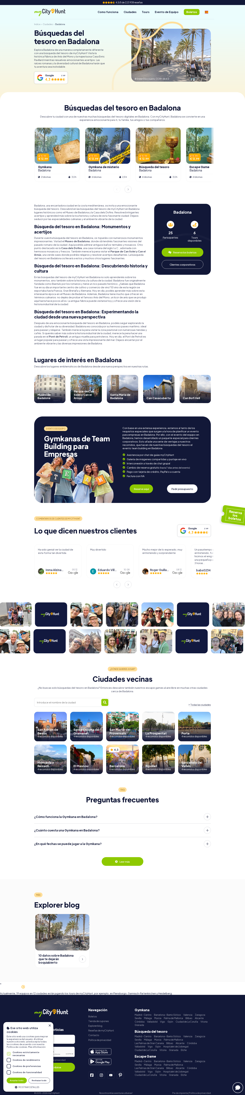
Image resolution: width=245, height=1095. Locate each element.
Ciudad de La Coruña (187, 1021)
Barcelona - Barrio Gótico (167, 1014)
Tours (146, 12)
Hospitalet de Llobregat (176, 1046)
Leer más (124, 861)
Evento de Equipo (166, 12)
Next (128, 189)
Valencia (187, 1014)
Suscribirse (54, 1067)
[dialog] (28, 1057)
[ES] (206, 12)
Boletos (92, 1016)
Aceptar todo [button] (17, 1080)
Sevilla (138, 1018)
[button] (28, 1086)
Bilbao (189, 1018)
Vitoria (204, 1021)
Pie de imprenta (180, 1093)
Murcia (157, 1018)
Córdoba (139, 1021)
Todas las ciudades (200, 704)
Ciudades (130, 12)
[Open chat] (237, 1087)
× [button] (49, 1025)
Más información (37, 1047)
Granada (139, 1025)
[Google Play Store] (100, 1061)
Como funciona (108, 12)
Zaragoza (200, 1014)
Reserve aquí (141, 488)
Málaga (148, 1018)
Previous (116, 189)
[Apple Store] (100, 1051)
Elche (184, 1050)
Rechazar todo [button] (39, 1080)
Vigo (162, 1021)
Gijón (170, 1021)
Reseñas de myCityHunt (101, 1030)
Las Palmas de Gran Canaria (149, 1043)
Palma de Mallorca (173, 1018)
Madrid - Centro (143, 1014)
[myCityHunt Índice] (53, 12)
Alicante (199, 1018)
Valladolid (152, 1021)
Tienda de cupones (98, 1021)
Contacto (93, 1035)
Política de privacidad (55, 1060)
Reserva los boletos (184, 252)
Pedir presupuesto (182, 488)
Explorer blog (95, 1025)
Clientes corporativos (182, 264)
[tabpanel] (170, 231)
